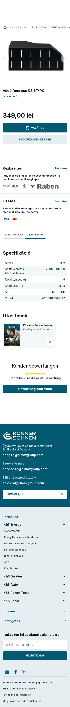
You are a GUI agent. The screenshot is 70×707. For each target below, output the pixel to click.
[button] (35, 58)
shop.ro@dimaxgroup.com (23, 455)
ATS (6, 562)
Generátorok (12, 530)
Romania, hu (15, 494)
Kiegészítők (11, 568)
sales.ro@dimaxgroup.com (23, 483)
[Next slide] (65, 58)
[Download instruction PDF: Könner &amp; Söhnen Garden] (50, 342)
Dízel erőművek (13, 555)
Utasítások (35, 234)
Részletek (60, 168)
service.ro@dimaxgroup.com (25, 469)
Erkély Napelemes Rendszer (21, 537)
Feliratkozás (35, 655)
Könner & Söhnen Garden (37, 325)
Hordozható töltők (15, 549)
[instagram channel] (24, 672)
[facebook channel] (15, 672)
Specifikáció (14, 234)
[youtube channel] (7, 672)
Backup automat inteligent (20, 543)
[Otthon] (5, 27)
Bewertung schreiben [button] (35, 389)
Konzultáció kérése (35, 139)
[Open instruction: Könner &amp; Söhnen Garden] (12, 335)
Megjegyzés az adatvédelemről (22, 701)
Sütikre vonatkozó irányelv (19, 688)
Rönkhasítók (39, 27)
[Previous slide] (4, 58)
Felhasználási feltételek (17, 694)
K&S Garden (19, 27)
